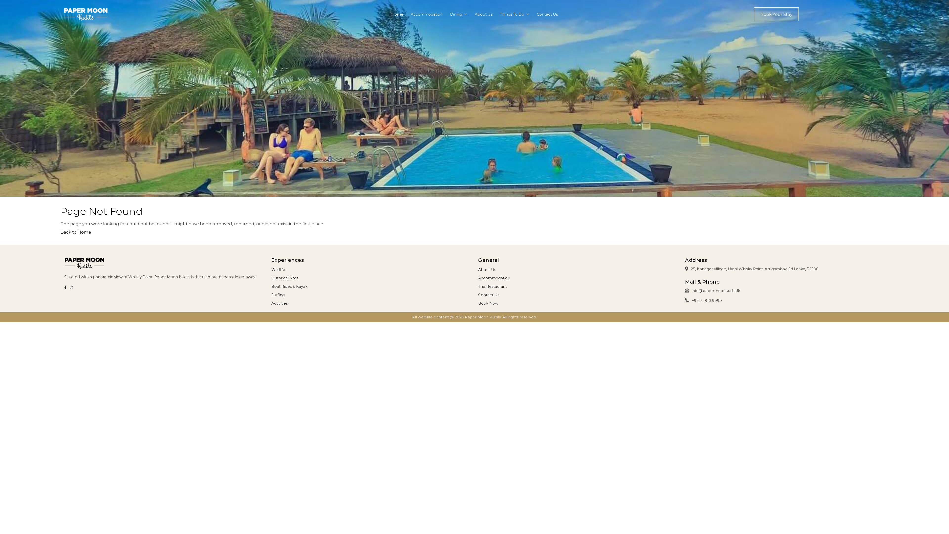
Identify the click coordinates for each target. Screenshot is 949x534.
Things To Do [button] (512, 14)
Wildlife (278, 269)
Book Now (488, 303)
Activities (279, 303)
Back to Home (76, 232)
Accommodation (427, 14)
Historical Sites (284, 278)
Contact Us (547, 14)
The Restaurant (492, 286)
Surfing (278, 294)
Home (397, 14)
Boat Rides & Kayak (289, 286)
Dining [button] (456, 14)
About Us (484, 14)
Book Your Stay (776, 14)
